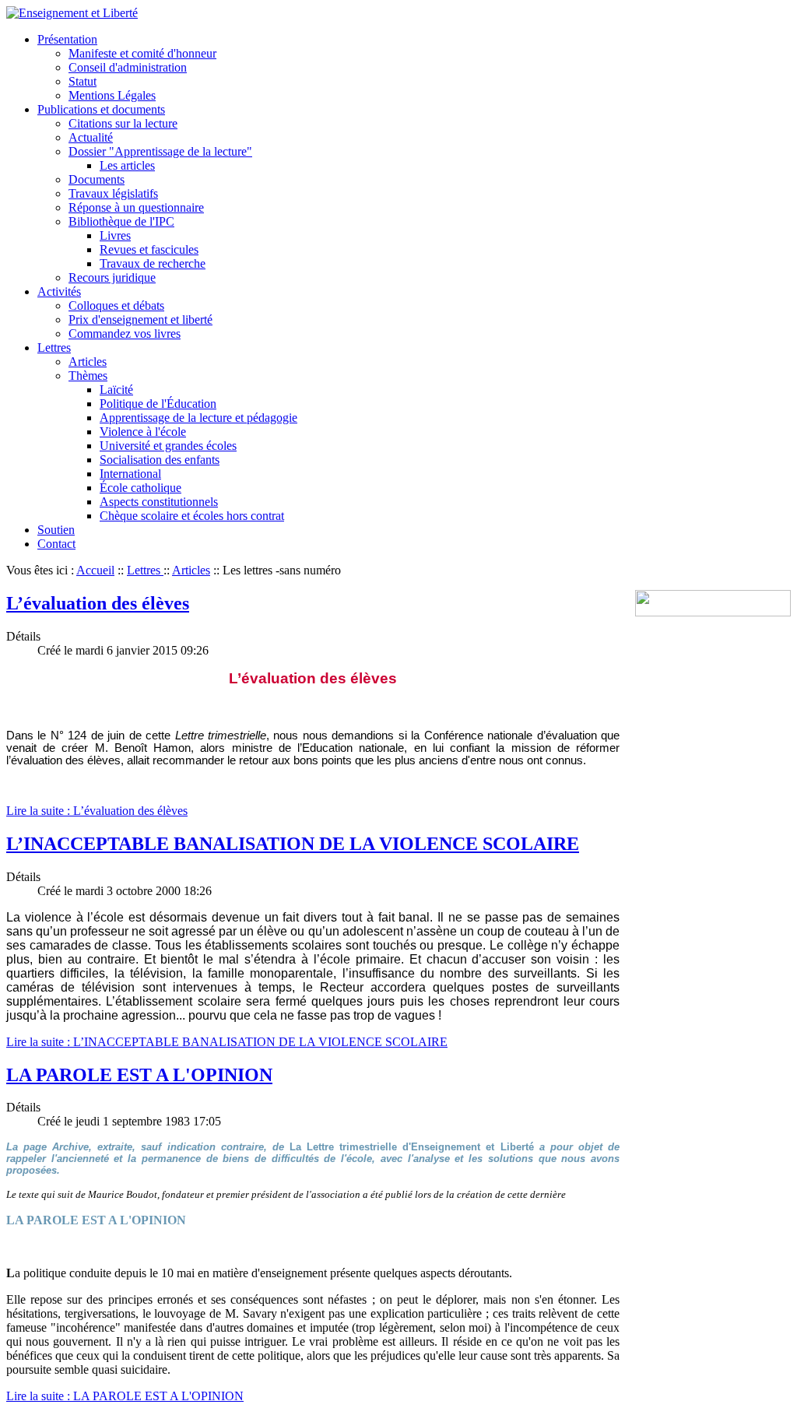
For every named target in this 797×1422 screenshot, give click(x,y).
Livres (115, 235)
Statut (82, 81)
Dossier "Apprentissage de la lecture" (160, 151)
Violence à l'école (143, 431)
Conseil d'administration (127, 67)
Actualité (90, 137)
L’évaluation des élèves (97, 603)
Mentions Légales (112, 95)
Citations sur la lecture (122, 123)
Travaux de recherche (152, 263)
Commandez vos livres (124, 333)
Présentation (67, 39)
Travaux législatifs (113, 193)
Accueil (95, 570)
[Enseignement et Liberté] (72, 12)
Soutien (56, 529)
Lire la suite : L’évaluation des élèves (97, 810)
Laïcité (116, 389)
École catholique (140, 487)
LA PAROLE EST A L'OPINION (139, 1075)
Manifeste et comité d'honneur (142, 53)
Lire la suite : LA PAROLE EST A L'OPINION (125, 1396)
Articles (87, 361)
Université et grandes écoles (168, 445)
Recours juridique (112, 277)
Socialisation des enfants (159, 459)
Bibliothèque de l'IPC (121, 221)
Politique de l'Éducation (158, 403)
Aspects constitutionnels (159, 501)
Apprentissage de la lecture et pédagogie (198, 417)
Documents (96, 179)
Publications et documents (101, 109)
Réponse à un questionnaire (136, 207)
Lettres (54, 347)
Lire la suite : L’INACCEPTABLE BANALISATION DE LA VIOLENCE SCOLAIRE (227, 1041)
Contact (56, 543)
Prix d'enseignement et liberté (140, 319)
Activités (59, 291)
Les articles (127, 165)
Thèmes (87, 375)
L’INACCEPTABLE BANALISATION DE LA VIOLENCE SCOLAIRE (292, 844)
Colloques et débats (116, 305)
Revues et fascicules (149, 249)
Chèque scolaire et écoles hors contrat (192, 515)
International (130, 473)
